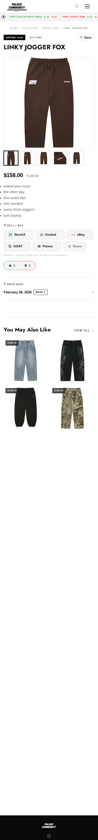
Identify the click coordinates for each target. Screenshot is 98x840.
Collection (30, 28)
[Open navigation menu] (87, 6)
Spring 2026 (50, 28)
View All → (84, 330)
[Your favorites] (77, 6)
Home (14, 28)
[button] (49, 102)
